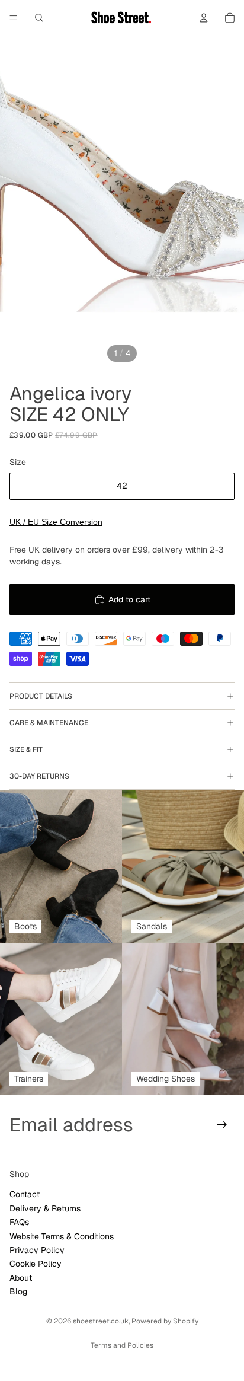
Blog (18, 1291)
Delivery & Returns (45, 1208)
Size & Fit (26, 749)
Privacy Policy (37, 1250)
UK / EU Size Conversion (55, 522)
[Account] (204, 18)
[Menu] (13, 17)
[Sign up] (222, 1124)
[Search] (39, 18)
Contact (24, 1194)
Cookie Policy (35, 1264)
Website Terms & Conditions (61, 1236)
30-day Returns (39, 776)
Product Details (40, 696)
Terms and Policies (122, 1345)
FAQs (19, 1222)
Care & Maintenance (48, 723)
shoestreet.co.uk (101, 1321)
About (20, 1277)
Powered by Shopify (164, 1321)
